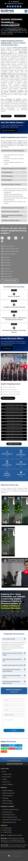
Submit (14, 730)
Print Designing (8, 176)
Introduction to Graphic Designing (13, 150)
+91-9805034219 (14, 761)
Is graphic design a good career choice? (13, 665)
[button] (26, 11)
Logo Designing (7, 172)
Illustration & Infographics (11, 211)
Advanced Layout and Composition (13, 208)
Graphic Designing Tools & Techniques (14, 168)
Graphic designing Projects (11, 220)
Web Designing (7, 180)
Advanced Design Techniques (12, 184)
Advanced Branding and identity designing (12, 216)
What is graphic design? (9, 639)
